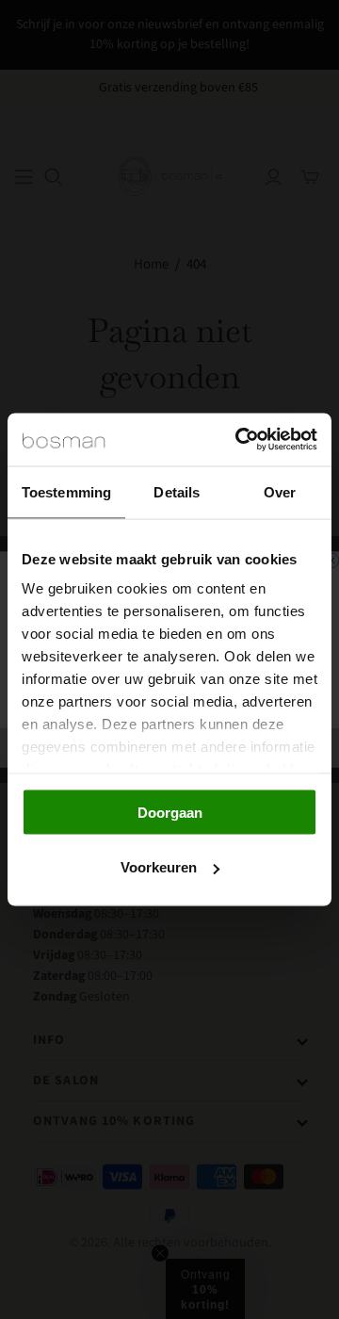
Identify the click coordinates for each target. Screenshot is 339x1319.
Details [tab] (176, 491)
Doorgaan (169, 812)
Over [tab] (280, 491)
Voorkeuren (159, 867)
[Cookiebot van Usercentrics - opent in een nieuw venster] (239, 440)
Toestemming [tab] (66, 491)
